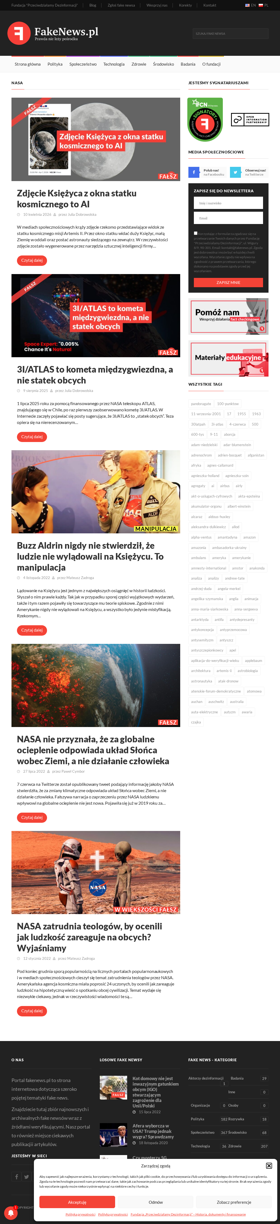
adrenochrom (201, 455)
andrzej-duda (201, 588)
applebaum (253, 660)
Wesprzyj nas (157, 5)
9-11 (214, 434)
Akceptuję (77, 1202)
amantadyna (227, 537)
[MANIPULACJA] (95, 491)
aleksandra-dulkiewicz (208, 527)
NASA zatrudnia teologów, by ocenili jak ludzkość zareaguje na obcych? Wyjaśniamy (89, 937)
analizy (213, 578)
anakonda (257, 568)
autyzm (230, 712)
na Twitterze (254, 174)
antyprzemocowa (233, 629)
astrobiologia (248, 670)
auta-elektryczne (204, 712)
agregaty (198, 486)
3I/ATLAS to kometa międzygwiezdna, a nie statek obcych (95, 374)
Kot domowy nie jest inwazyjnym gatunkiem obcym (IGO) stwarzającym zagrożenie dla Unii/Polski (156, 1092)
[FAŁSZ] (95, 138)
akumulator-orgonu (206, 506)
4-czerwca (237, 424)
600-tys (197, 434)
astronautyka (201, 681)
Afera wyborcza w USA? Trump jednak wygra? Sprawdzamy (153, 1131)
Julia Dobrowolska (82, 214)
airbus (225, 486)
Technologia (114, 64)
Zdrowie (139, 64)
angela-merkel (229, 588)
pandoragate (201, 404)
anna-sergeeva (246, 609)
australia (237, 701)
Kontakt (209, 5)
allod (235, 527)
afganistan (256, 455)
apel (232, 650)
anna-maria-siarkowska (209, 609)
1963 (256, 414)
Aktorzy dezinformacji (207, 1080)
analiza (196, 578)
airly (239, 486)
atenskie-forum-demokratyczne (216, 691)
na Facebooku (214, 174)
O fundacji (211, 64)
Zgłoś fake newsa (121, 5)
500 (255, 424)
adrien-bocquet (230, 455)
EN (253, 5)
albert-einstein (239, 506)
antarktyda (200, 619)
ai (212, 486)
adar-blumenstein (237, 445)
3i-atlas (217, 424)
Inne (247, 1092)
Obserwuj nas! (255, 170)
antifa (219, 619)
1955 (241, 414)
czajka (196, 722)
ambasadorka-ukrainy (229, 547)
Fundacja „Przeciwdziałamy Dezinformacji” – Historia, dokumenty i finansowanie (188, 1214)
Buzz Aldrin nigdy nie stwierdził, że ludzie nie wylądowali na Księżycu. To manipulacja (90, 556)
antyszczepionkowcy (207, 650)
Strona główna (28, 64)
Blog (92, 5)
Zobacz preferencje (234, 1202)
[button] (269, 1165)
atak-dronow (228, 681)
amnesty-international (208, 568)
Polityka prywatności (80, 1214)
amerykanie (241, 558)
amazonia (198, 547)
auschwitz (216, 701)
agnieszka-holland (205, 475)
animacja (251, 599)
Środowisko (163, 64)
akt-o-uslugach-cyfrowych (211, 496)
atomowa (254, 691)
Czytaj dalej (32, 260)
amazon (249, 537)
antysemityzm (202, 640)
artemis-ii (224, 670)
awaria (247, 712)
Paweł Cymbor (73, 771)
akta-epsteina (249, 496)
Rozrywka (247, 1119)
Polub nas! (211, 170)
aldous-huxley (219, 516)
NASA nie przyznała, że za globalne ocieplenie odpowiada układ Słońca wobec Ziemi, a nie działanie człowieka (93, 750)
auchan (196, 701)
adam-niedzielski (204, 445)
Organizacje (208, 1105)
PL (266, 5)
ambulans (198, 558)
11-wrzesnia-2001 (206, 414)
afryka (196, 465)
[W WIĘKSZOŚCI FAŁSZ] (95, 871)
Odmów (156, 1202)
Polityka (55, 64)
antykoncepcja (202, 629)
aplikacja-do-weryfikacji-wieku (215, 660)
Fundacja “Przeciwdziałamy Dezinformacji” (44, 5)
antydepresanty (242, 619)
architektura (201, 670)
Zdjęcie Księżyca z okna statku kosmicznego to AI (77, 198)
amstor (237, 568)
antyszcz (226, 640)
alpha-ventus (201, 537)
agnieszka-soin (237, 475)
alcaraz (196, 516)
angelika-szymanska (207, 599)
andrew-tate (235, 578)
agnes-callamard (220, 465)
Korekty (185, 5)
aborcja (229, 434)
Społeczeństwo (83, 64)
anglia (233, 599)
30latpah (198, 424)
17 (229, 414)
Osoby (247, 1105)
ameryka (219, 558)
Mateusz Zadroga (80, 577)
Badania (188, 64)
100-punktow (228, 404)
